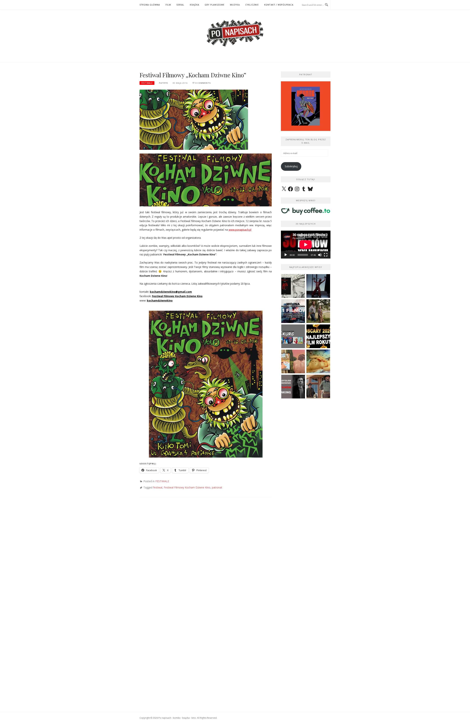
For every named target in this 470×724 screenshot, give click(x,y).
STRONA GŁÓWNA (150, 4)
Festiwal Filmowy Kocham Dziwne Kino (177, 296)
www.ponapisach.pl (240, 229)
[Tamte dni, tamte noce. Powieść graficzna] (293, 361)
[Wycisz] (320, 255)
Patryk (163, 83)
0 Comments (203, 83)
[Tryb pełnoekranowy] (326, 255)
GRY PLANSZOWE (215, 4)
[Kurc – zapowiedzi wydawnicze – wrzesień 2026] (293, 336)
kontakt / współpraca (278, 4)
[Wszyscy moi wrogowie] (318, 311)
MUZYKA (235, 4)
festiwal (157, 487)
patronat (217, 487)
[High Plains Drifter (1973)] (318, 386)
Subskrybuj (291, 166)
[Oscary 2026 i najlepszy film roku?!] (318, 336)
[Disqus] (206, 555)
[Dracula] (293, 286)
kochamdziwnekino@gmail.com (171, 291)
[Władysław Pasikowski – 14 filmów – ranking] (293, 386)
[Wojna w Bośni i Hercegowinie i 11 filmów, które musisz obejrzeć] (293, 311)
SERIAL (180, 4)
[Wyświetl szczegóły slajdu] (305, 106)
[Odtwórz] (286, 255)
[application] (305, 245)
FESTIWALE (147, 83)
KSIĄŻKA (194, 4)
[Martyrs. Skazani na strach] (318, 286)
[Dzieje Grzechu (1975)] (318, 361)
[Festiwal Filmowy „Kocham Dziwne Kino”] (194, 119)
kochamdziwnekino (160, 300)
